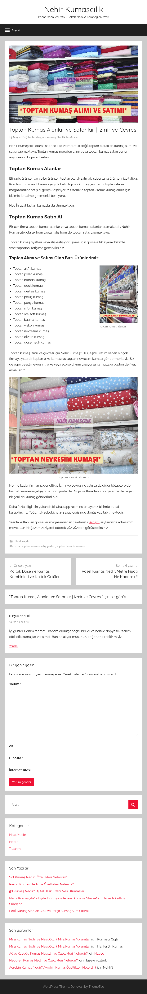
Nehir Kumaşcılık (73, 9)
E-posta (16, 758)
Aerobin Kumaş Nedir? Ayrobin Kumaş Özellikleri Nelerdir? (52, 967)
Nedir (13, 842)
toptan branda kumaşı (70, 546)
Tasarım (15, 849)
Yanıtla (13, 646)
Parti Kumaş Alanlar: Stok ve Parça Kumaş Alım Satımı (49, 911)
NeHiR (61, 137)
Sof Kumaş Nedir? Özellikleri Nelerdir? (38, 877)
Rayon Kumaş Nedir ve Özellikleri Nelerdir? (41, 884)
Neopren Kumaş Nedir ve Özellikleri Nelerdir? (43, 960)
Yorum (15, 684)
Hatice (99, 953)
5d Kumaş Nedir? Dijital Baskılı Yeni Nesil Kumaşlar (46, 891)
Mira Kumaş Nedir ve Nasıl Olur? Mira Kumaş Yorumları (50, 939)
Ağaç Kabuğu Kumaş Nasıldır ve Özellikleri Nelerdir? (48, 953)
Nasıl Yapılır (22, 541)
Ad (12, 746)
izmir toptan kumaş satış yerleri (35, 546)
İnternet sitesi (19, 770)
